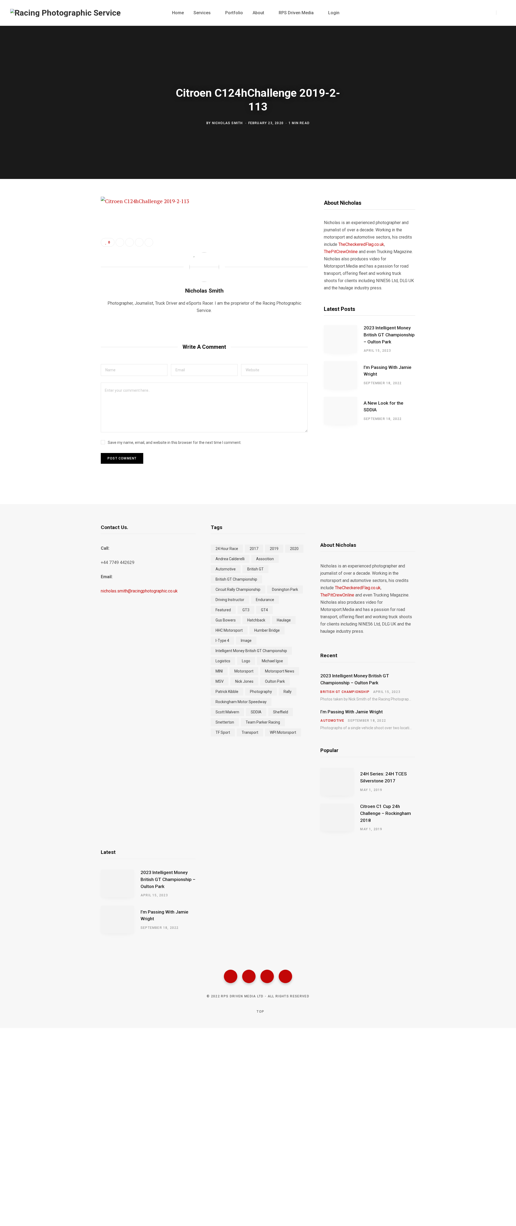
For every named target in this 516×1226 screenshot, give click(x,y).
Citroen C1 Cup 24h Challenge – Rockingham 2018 (385, 813)
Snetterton (225, 722)
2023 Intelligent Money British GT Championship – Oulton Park (389, 334)
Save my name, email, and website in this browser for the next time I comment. (174, 442)
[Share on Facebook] (74, 216)
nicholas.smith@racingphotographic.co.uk (139, 591)
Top (260, 1011)
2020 (294, 549)
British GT (255, 569)
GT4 (264, 610)
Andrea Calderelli (230, 559)
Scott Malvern (227, 712)
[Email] (74, 259)
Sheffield (280, 712)
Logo (246, 661)
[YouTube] (285, 976)
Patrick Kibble (227, 691)
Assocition (265, 559)
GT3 (245, 610)
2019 (274, 549)
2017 (254, 549)
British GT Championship (236, 579)
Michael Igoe (272, 661)
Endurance (265, 600)
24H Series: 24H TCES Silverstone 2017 (383, 777)
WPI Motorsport (283, 732)
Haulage (284, 620)
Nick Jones (244, 681)
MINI (219, 671)
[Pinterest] (74, 245)
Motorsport (243, 671)
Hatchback (256, 620)
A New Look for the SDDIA (383, 406)
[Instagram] (267, 976)
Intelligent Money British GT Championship (251, 651)
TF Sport (223, 732)
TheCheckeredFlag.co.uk (361, 244)
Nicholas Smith (227, 123)
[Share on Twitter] (74, 230)
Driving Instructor (230, 600)
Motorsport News (279, 671)
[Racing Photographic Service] (65, 13)
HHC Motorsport (229, 630)
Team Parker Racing (263, 722)
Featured (223, 610)
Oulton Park (275, 681)
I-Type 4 (222, 640)
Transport (250, 732)
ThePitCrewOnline (341, 251)
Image (246, 640)
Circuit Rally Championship (238, 589)
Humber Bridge (267, 630)
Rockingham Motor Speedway (241, 702)
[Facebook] (230, 976)
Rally (288, 691)
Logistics (223, 661)
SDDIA (256, 712)
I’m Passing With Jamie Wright (387, 371)
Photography (261, 691)
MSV (220, 681)
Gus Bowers (226, 620)
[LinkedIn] (139, 242)
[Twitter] (249, 976)
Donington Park (285, 589)
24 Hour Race (227, 549)
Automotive (226, 569)
